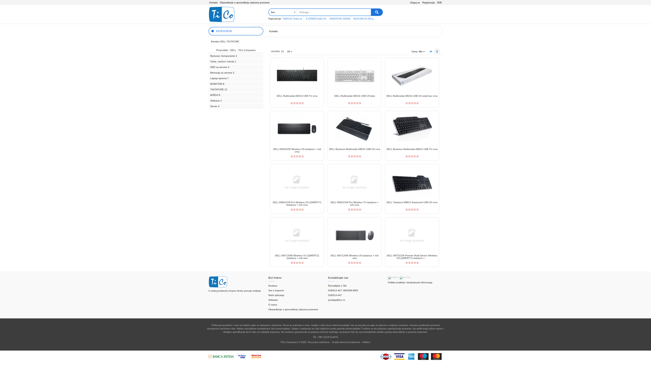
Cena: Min (417, 51)
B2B (439, 2)
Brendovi (215, 41)
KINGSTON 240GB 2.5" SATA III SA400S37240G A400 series (341, 18)
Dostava (272, 285)
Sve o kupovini (276, 290)
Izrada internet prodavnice (346, 342)
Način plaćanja (276, 295)
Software (273, 300)
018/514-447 (335, 295)
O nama (272, 304)
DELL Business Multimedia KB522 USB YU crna (412, 149)
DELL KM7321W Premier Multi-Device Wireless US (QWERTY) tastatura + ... (412, 256)
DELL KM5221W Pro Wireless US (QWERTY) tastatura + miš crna (297, 203)
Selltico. (366, 342)
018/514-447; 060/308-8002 (343, 290)
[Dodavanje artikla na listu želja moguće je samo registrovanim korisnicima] (312, 66)
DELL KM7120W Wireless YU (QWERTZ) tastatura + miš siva (297, 256)
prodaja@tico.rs (336, 300)
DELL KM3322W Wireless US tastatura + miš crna (297, 150)
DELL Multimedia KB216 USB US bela (354, 96)
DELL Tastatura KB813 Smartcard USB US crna (412, 202)
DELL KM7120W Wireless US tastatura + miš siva (355, 256)
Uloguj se (415, 2)
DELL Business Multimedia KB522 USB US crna (354, 149)
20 (289, 51)
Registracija (428, 2)
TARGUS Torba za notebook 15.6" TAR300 (293, 18)
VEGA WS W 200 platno (364, 18)
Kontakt (213, 2)
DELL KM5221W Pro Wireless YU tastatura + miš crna (355, 203)
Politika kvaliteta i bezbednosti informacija (410, 282)
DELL (223, 41)
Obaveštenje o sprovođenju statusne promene (245, 2)
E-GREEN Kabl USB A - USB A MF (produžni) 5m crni (317, 18)
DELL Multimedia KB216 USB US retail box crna (412, 96)
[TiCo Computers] (222, 14)
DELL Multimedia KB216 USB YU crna (297, 96)
